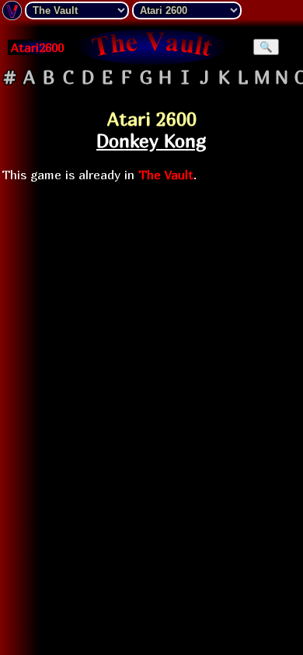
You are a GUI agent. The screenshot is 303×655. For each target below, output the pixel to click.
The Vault (165, 174)
